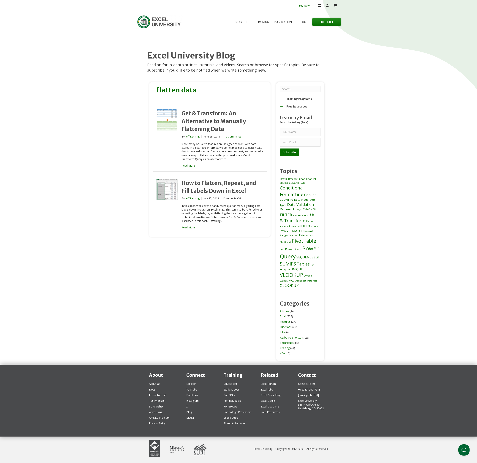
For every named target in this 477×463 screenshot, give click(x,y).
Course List (230, 383)
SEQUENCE (304, 257)
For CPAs (229, 395)
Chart (302, 179)
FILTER (286, 214)
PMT (282, 249)
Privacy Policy (157, 423)
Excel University (263, 449)
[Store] (318, 6)
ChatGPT (311, 179)
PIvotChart (285, 242)
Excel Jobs (267, 389)
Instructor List (157, 395)
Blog (302, 22)
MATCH (298, 231)
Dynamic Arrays (291, 209)
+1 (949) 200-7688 (309, 389)
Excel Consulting (270, 395)
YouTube (191, 389)
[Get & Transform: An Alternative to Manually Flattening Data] (167, 119)
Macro (287, 231)
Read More (188, 165)
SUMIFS (288, 263)
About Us (154, 383)
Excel (283, 316)
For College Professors (237, 412)
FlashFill (297, 215)
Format (305, 215)
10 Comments (232, 136)
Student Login (232, 389)
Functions (286, 327)
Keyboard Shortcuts (292, 337)
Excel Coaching (270, 406)
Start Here (243, 22)
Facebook (192, 395)
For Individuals (232, 400)
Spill (316, 257)
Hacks (309, 221)
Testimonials (157, 400)
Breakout (293, 179)
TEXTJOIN (285, 269)
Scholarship (156, 406)
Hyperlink (285, 226)
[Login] (326, 6)
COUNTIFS (286, 199)
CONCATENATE (297, 182)
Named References (301, 235)
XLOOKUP (289, 285)
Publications (283, 22)
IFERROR (295, 226)
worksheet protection (306, 280)
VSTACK (308, 276)
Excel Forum (268, 383)
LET (282, 231)
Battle (284, 179)
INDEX (305, 226)
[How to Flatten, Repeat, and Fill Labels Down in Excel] (167, 189)
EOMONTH (309, 209)
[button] (289, 152)
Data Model (301, 199)
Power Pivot (293, 249)
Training (262, 22)
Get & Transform (298, 217)
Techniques (287, 343)
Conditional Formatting (292, 191)
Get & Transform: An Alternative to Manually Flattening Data (213, 121)
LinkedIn (191, 383)
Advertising (155, 412)
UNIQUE (296, 269)
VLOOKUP (291, 275)
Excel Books (268, 400)
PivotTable (304, 240)
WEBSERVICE (287, 280)
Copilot (310, 194)
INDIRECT (315, 226)
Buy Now (304, 5)
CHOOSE (284, 183)
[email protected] (308, 395)
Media (190, 417)
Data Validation (300, 204)
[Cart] (334, 6)
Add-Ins (284, 311)
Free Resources (270, 412)
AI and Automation (235, 423)
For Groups (230, 406)
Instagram (192, 400)
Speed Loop (231, 417)
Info (282, 332)
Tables (303, 264)
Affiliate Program (159, 417)
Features (285, 321)
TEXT (312, 264)
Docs (152, 389)
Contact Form (306, 383)
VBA (282, 353)
